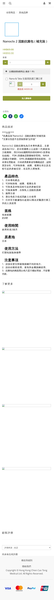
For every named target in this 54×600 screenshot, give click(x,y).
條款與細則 (26, 560)
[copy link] (21, 116)
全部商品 (10, 12)
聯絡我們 (26, 566)
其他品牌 (23, 12)
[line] (5, 116)
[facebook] (10, 116)
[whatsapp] (16, 116)
